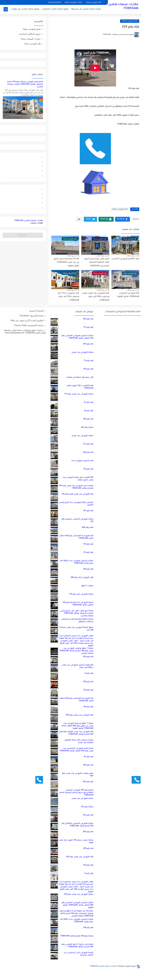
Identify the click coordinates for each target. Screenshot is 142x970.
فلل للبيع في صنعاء (93, 2)
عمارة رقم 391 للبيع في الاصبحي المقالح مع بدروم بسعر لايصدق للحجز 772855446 (76, 792)
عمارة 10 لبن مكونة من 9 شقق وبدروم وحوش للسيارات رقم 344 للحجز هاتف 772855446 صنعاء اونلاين (76, 913)
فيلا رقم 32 (88, 411)
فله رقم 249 (88, 452)
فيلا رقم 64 (88, 690)
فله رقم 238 (88, 569)
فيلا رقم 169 (88, 782)
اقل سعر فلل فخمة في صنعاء (79, 377)
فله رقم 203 (88, 765)
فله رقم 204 (88, 319)
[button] (122, 219)
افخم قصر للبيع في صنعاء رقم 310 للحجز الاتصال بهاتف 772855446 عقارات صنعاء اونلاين (25, 84)
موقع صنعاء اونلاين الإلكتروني (55, 9)
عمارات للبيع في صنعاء (73, 2)
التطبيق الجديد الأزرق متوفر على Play (27, 320)
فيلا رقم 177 (88, 327)
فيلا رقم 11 (88, 873)
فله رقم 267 (88, 344)
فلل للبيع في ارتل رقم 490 (82, 577)
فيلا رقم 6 (89, 673)
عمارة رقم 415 (87, 807)
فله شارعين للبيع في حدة (82, 461)
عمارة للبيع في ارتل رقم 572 (81, 594)
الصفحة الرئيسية (54, 2)
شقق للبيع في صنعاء (32, 29)
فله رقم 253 (88, 815)
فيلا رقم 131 (88, 552)
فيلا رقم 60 (88, 369)
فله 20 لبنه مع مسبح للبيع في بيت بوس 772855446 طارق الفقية (66, 262)
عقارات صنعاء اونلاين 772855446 (123, 6)
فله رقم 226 (88, 419)
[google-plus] (23, 171)
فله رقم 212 (88, 469)
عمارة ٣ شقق (87, 586)
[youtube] (23, 157)
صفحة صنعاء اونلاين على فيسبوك (86, 9)
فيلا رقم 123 (88, 865)
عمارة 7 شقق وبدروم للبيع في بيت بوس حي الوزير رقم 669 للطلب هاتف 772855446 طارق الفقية (77, 725)
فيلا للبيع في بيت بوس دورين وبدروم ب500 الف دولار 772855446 (95, 296)
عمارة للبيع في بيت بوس (82, 352)
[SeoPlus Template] (138, 966)
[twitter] (23, 161)
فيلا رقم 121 (88, 444)
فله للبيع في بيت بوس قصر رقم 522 (77, 494)
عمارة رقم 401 (87, 427)
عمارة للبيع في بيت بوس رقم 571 (78, 394)
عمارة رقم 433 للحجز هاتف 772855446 (76, 936)
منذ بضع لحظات (131, 256)
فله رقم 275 (88, 511)
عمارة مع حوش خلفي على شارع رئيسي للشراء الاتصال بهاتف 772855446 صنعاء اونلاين (76, 613)
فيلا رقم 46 (88, 707)
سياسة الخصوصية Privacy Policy (29, 325)
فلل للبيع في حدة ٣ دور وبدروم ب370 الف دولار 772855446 (68, 296)
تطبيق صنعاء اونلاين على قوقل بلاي (24, 9)
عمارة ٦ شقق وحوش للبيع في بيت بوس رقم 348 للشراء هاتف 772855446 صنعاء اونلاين (76, 650)
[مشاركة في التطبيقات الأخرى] (79, 219)
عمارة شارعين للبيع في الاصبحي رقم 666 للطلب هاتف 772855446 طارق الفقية (77, 905)
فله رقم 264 (88, 832)
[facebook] (23, 175)
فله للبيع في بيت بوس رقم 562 (79, 857)
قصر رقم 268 (87, 527)
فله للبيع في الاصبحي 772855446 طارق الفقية (128, 295)
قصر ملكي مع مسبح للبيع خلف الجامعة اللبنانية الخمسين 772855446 (97, 262)
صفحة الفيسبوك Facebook (32, 315)
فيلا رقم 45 (88, 757)
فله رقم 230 (88, 848)
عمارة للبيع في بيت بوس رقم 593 (78, 894)
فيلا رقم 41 (88, 402)
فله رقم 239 (88, 928)
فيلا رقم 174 (88, 544)
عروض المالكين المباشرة (30, 34)
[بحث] (6, 9)
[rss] (23, 166)
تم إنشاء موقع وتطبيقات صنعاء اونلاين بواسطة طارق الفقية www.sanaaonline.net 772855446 (25, 331)
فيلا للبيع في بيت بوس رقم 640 (79, 715)
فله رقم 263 (88, 682)
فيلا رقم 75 (88, 361)
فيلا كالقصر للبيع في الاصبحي (125, 259)
